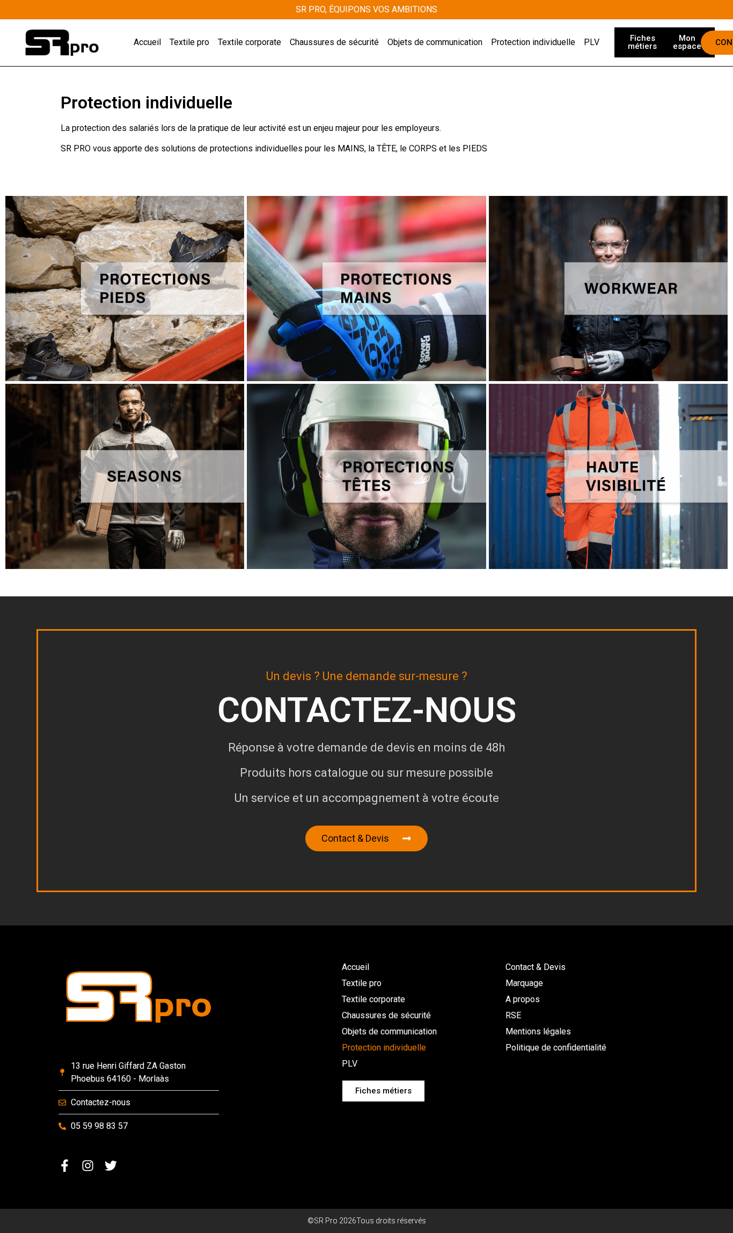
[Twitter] (111, 1165)
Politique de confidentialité (555, 1047)
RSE (513, 1015)
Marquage (524, 983)
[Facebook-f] (64, 1165)
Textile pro (362, 983)
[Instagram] (88, 1165)
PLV (349, 1064)
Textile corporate (373, 999)
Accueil (355, 967)
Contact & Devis (535, 967)
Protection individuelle (384, 1047)
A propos (522, 999)
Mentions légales (538, 1031)
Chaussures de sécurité (386, 1015)
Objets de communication (389, 1031)
